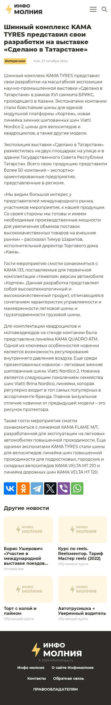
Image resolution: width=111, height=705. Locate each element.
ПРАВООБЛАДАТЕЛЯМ (55, 689)
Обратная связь (68, 678)
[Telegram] (37, 488)
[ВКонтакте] (10, 488)
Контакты (36, 678)
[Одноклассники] (23, 488)
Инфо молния (30, 667)
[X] (50, 488)
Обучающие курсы (73, 564)
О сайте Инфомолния (73, 667)
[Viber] (64, 488)
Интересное (15, 61)
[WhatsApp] (77, 488)
